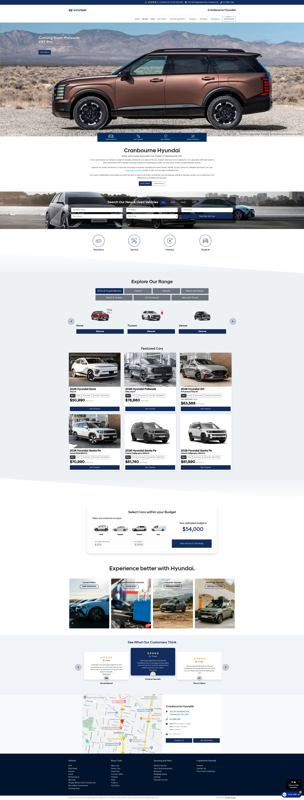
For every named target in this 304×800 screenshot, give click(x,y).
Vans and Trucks (190, 297)
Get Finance (229, 19)
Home (137, 19)
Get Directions (206, 740)
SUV (70, 766)
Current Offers (117, 774)
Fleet (113, 780)
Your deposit (138, 541)
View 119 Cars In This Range (191, 544)
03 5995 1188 (228, 2)
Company (215, 19)
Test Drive (115, 786)
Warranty (158, 771)
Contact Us (179, 740)
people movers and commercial (81, 783)
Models (145, 19)
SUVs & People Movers (109, 291)
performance (73, 777)
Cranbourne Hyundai (222, 10)
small (70, 774)
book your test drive (133, 170)
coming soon (74, 788)
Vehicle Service (160, 766)
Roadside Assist (160, 774)
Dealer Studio (230, 798)
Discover (100, 331)
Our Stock (161, 19)
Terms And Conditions (206, 771)
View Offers (145, 184)
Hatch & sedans (114, 297)
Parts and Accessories (163, 769)
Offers (152, 19)
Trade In (114, 783)
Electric (166, 291)
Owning (203, 19)
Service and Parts (177, 19)
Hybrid (138, 291)
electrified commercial (78, 786)
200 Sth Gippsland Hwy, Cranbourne (203, 2)
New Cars (115, 766)
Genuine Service (161, 780)
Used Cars (115, 771)
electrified (72, 769)
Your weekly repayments (102, 541)
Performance (152, 297)
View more (106, 674)
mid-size (72, 780)
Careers (200, 766)
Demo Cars (115, 769)
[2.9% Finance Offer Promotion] (152, 79)
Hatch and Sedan (195, 291)
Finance (192, 19)
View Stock (159, 184)
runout (71, 771)
